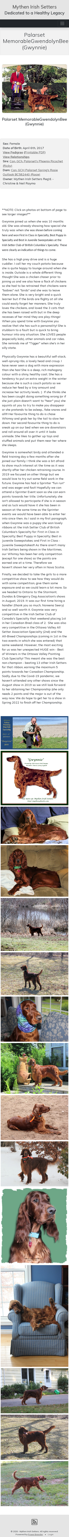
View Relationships (16, 157)
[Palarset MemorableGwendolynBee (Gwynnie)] (34, 88)
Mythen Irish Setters (35, 7)
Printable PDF (35, 152)
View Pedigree (13, 152)
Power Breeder (35, 1534)
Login (50, 1534)
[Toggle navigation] (62, 23)
